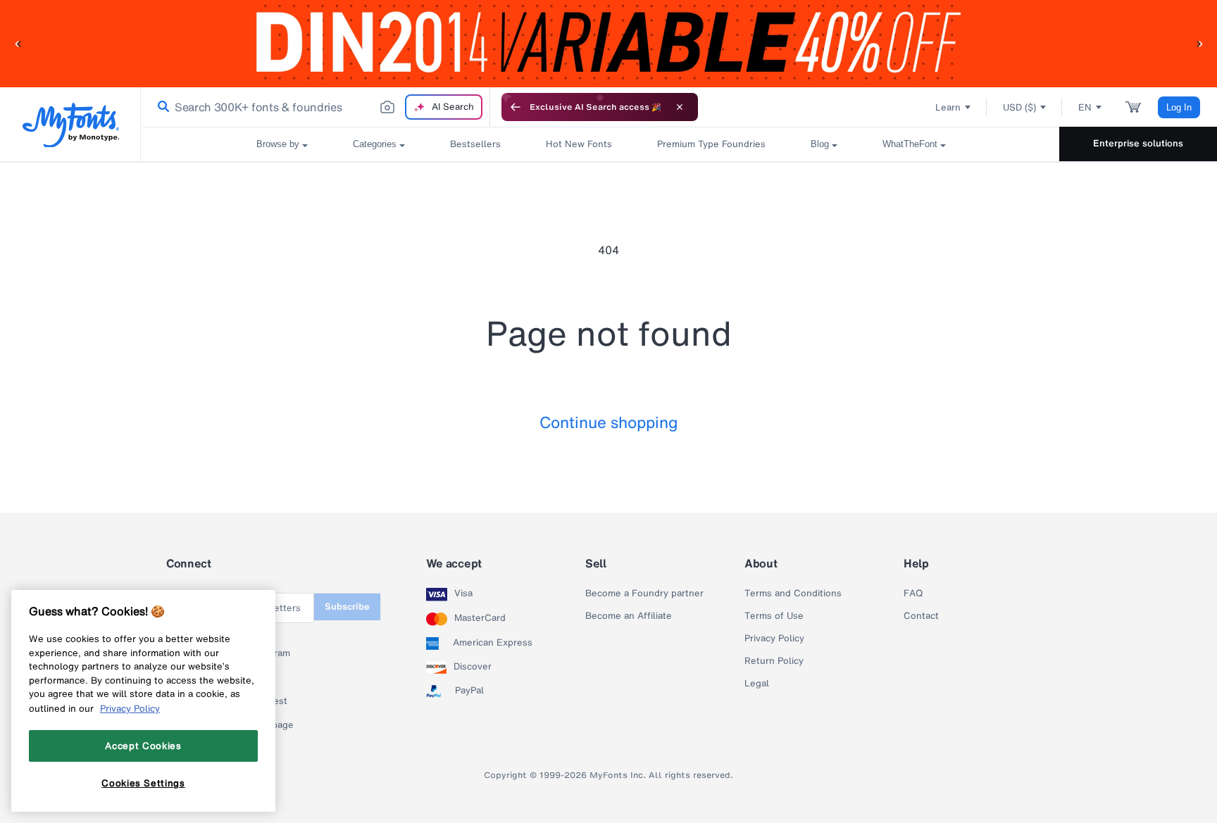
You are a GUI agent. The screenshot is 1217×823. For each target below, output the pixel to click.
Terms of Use (774, 616)
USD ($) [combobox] (1019, 107)
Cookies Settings (143, 783)
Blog (820, 144)
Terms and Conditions (793, 593)
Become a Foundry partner (644, 593)
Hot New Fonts (579, 144)
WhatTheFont (909, 144)
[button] (17, 43)
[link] (160, 107)
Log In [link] (1179, 107)
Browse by (277, 144)
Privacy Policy (774, 638)
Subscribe (347, 606)
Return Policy (774, 661)
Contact (921, 616)
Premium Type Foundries (711, 144)
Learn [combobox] (948, 107)
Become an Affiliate (628, 616)
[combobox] (315, 107)
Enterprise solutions (1138, 143)
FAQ (913, 593)
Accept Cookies (143, 746)
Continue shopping (608, 422)
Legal (756, 683)
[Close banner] (679, 107)
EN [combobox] (1085, 107)
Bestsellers (475, 144)
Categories (375, 144)
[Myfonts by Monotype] (70, 125)
